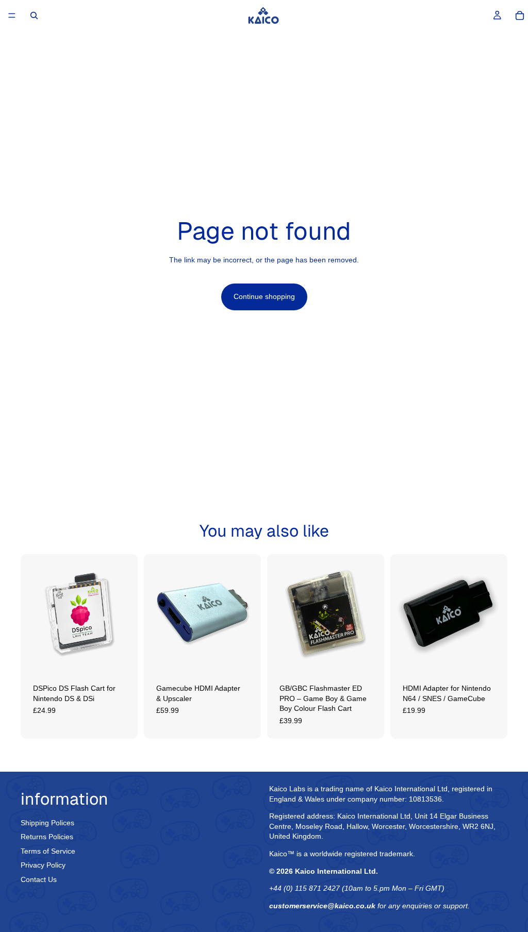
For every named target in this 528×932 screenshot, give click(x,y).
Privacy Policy (43, 865)
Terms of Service (48, 850)
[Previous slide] (32, 613)
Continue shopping (264, 296)
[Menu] (12, 15)
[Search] (34, 15)
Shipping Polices (47, 822)
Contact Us (39, 879)
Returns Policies (47, 837)
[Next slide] (126, 613)
